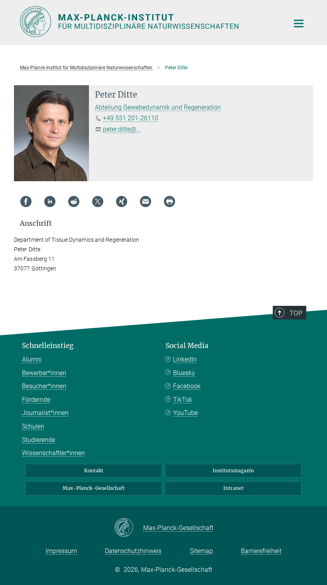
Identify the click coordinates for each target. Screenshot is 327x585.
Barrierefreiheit (261, 551)
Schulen (33, 426)
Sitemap (201, 551)
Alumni (32, 359)
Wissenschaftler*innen (53, 453)
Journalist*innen (45, 413)
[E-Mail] (146, 201)
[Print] (169, 201)
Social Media (187, 346)
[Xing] (122, 201)
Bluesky (184, 373)
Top (296, 313)
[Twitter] (98, 201)
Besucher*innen (44, 386)
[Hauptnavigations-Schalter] (299, 23)
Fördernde (36, 399)
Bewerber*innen (44, 373)
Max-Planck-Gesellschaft (94, 488)
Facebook (187, 386)
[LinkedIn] (50, 201)
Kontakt (93, 470)
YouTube (185, 413)
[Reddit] (74, 201)
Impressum (61, 551)
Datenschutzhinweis (133, 551)
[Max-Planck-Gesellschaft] (128, 528)
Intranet (233, 488)
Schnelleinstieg (47, 346)
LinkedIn (185, 359)
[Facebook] (26, 201)
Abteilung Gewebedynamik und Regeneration (158, 107)
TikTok (182, 399)
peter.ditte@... (122, 129)
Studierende (38, 440)
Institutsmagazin (233, 470)
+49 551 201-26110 (130, 118)
